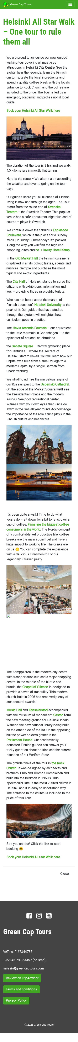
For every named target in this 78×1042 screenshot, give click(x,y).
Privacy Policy (16, 1000)
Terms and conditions (21, 989)
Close (64, 874)
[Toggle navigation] (70, 4)
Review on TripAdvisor (22, 978)
